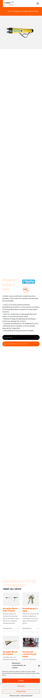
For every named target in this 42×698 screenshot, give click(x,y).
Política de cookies (15, 695)
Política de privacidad (27, 695)
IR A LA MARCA (8, 337)
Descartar (21, 686)
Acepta (21, 680)
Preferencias (21, 691)
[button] (39, 665)
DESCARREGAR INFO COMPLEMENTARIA (15, 343)
